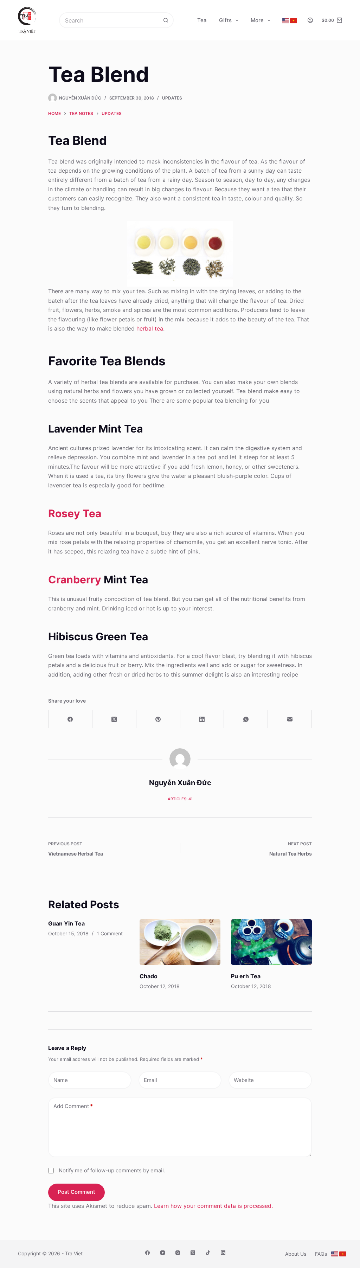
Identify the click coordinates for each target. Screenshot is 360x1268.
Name (60, 1080)
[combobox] (109, 20)
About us (295, 1254)
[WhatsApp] (246, 719)
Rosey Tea (74, 513)
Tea (202, 20)
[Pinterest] (158, 719)
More (257, 20)
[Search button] (166, 20)
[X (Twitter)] (114, 719)
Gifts (225, 20)
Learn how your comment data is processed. (213, 1205)
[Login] (310, 20)
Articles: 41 (180, 798)
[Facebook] (70, 719)
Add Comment (73, 1106)
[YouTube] (162, 1252)
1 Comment (110, 933)
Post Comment (76, 1192)
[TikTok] (208, 1252)
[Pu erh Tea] (271, 942)
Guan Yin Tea (66, 923)
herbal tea (149, 328)
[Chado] (180, 942)
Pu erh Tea (246, 976)
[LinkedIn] (202, 719)
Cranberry (74, 579)
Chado (149, 976)
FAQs (321, 1254)
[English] (285, 20)
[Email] (290, 719)
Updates (172, 98)
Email (150, 1080)
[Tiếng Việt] (293, 20)
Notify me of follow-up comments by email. (112, 1170)
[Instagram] (177, 1252)
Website (244, 1080)
